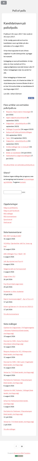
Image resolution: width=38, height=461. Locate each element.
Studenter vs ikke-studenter (14, 291)
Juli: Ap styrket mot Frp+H (13, 261)
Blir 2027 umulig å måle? (12, 236)
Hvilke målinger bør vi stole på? (17, 147)
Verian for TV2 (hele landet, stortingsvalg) (19, 372)
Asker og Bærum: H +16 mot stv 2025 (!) (18, 306)
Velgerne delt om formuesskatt (15, 269)
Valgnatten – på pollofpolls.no (17, 123)
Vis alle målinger (9, 429)
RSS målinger (8, 213)
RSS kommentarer (10, 216)
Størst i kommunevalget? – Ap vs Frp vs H (18, 299)
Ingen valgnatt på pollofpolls (16, 117)
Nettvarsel (7, 222)
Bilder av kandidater (13, 153)
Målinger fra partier (13, 129)
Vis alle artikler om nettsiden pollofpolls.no (19, 165)
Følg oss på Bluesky (11, 208)
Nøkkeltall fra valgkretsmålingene (18, 156)
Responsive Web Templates (22, 453)
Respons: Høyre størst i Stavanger (18, 112)
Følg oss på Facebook (11, 211)
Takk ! (8, 138)
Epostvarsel (8, 219)
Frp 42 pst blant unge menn (13, 284)
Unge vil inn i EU (9, 276)
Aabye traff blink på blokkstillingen (19, 132)
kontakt (23, 182)
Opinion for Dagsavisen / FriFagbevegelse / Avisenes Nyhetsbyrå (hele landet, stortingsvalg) (19, 330)
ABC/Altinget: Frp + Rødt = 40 (15, 254)
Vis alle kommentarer (11, 314)
